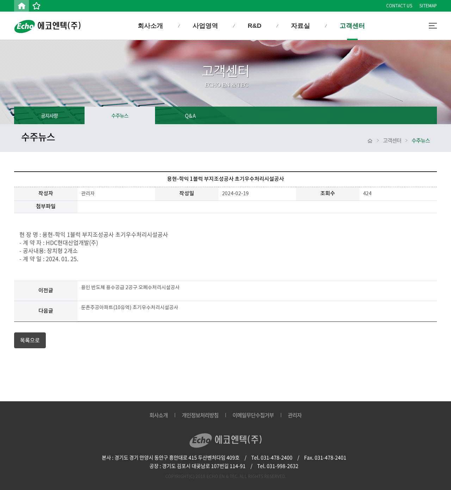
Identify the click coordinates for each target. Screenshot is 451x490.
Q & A (190, 115)
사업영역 (205, 25)
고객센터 (352, 25)
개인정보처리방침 (200, 415)
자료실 (300, 25)
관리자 (295, 415)
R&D (254, 25)
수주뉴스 (119, 115)
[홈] (21, 6)
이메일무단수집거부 (253, 415)
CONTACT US (399, 5)
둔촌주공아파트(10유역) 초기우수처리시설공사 (129, 308)
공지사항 (49, 115)
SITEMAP (428, 5)
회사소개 (150, 25)
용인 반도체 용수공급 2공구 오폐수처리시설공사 (130, 288)
